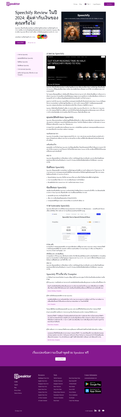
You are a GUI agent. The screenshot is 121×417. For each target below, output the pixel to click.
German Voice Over (42, 392)
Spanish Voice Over (42, 395)
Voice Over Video (58, 389)
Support (16, 384)
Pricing (75, 4)
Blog (80, 4)
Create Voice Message (74, 400)
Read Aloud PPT (73, 381)
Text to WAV (72, 389)
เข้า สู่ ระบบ (30, 42)
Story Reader (72, 386)
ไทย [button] (88, 4)
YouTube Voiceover (58, 381)
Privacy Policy (17, 390)
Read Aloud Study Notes (74, 378)
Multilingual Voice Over (43, 378)
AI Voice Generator (42, 397)
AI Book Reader (72, 383)
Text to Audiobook (73, 395)
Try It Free (109, 4)
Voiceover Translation (58, 397)
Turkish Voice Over (42, 386)
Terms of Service (18, 393)
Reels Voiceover (57, 386)
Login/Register (97, 4)
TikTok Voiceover (58, 378)
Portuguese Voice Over (43, 383)
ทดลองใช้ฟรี (20, 42)
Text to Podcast (72, 392)
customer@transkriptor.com (90, 378)
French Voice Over (42, 389)
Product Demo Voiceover (59, 392)
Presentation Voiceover (59, 395)
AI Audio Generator (42, 400)
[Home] (13, 4)
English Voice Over (42, 381)
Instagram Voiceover (58, 383)
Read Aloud (56, 400)
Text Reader (71, 397)
